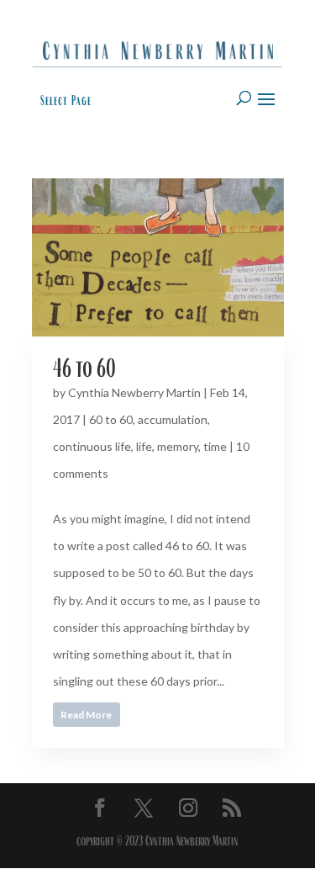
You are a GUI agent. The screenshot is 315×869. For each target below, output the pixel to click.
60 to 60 (111, 419)
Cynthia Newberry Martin (134, 392)
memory (177, 446)
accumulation (172, 419)
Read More (86, 714)
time (215, 446)
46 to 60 (84, 368)
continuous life (92, 446)
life (144, 446)
